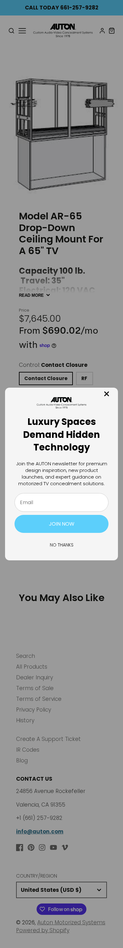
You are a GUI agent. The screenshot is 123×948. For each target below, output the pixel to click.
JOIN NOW (61, 524)
